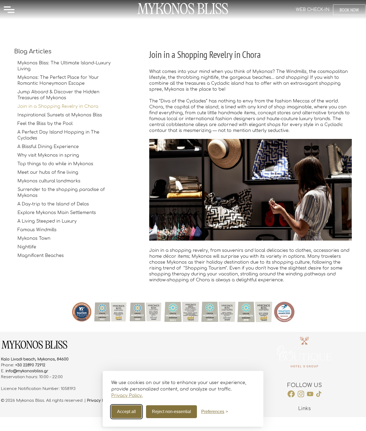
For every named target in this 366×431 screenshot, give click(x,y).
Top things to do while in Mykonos (55, 163)
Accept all (126, 411)
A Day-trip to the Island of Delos (53, 204)
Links (304, 408)
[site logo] (183, 14)
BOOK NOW (349, 10)
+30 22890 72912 (30, 365)
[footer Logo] (34, 348)
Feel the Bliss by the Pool (45, 123)
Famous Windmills (37, 229)
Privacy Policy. (127, 395)
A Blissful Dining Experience (48, 146)
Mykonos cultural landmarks (48, 181)
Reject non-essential (171, 411)
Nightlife (26, 247)
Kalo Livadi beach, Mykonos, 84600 (35, 359)
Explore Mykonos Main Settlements (56, 212)
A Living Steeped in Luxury (47, 221)
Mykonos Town (33, 238)
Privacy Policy (100, 401)
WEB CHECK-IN (313, 9)
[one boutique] (304, 352)
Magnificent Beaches (40, 255)
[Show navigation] (9, 9)
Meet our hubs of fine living (47, 172)
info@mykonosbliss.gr (27, 371)
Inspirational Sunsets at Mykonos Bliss (59, 115)
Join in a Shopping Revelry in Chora (57, 106)
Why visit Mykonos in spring (48, 155)
